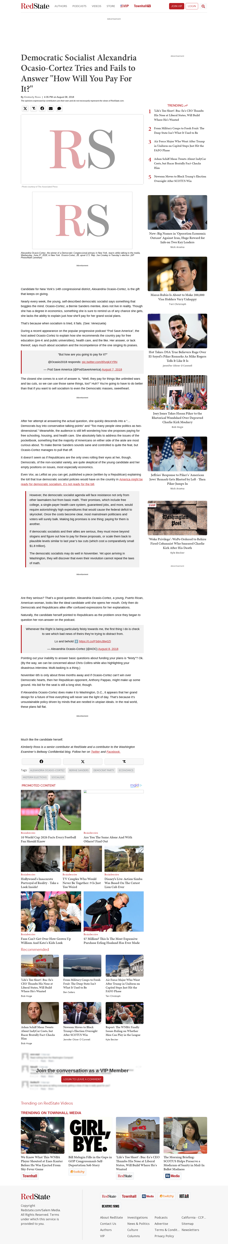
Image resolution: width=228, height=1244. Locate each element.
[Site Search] (203, 6)
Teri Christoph (113, 996)
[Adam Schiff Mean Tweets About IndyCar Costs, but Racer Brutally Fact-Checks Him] (40, 1012)
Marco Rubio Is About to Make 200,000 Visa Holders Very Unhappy (177, 296)
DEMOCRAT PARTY (103, 770)
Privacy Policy (164, 1236)
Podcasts (79, 6)
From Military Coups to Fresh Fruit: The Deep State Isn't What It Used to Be (81, 983)
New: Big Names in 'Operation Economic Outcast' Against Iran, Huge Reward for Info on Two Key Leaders (177, 237)
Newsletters (190, 1230)
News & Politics (138, 1224)
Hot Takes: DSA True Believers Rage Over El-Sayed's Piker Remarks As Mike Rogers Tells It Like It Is (177, 356)
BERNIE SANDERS (79, 770)
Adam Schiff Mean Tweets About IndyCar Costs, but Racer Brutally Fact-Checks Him (38, 1033)
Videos (96, 6)
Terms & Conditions (167, 1230)
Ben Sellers (69, 992)
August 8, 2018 (108, 649)
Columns (133, 1236)
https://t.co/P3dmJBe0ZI (95, 641)
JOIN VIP (176, 6)
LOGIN (192, 6)
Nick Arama (177, 247)
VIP (102, 1236)
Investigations (137, 1217)
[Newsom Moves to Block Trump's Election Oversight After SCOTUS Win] (82, 1012)
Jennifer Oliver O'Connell (76, 1039)
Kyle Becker (112, 1039)
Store (111, 6)
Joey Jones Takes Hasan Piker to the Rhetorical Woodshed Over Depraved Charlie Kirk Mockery (177, 417)
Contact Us (108, 1224)
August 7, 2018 (112, 369)
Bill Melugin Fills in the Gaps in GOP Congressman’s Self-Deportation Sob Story (90, 1161)
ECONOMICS (126, 770)
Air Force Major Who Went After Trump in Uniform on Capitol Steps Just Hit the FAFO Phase (123, 985)
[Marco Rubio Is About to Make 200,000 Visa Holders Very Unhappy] (177, 273)
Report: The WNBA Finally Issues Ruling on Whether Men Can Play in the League (123, 1031)
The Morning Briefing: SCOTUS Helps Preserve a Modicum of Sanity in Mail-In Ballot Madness (184, 1163)
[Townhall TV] (142, 6)
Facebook (113, 751)
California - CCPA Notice (194, 1217)
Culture (132, 1230)
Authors (61, 6)
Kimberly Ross (32, 97)
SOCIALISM (58, 777)
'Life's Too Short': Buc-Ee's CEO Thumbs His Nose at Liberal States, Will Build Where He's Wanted (37, 985)
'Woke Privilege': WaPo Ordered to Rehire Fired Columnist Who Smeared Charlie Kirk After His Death (177, 543)
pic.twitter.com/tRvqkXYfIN (99, 362)
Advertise (161, 1224)
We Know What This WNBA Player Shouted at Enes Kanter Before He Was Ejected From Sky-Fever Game (42, 1163)
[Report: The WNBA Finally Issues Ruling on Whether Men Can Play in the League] (125, 1012)
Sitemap (188, 1224)
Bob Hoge (26, 996)
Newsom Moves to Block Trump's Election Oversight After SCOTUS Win (80, 1031)
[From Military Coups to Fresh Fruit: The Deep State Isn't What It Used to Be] (82, 965)
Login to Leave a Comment (82, 1079)
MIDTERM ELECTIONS (35, 777)
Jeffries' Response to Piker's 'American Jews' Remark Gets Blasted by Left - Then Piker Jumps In (177, 479)
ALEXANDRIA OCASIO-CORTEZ (47, 770)
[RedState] (35, 6)
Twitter (95, 751)
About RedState (111, 1217)
